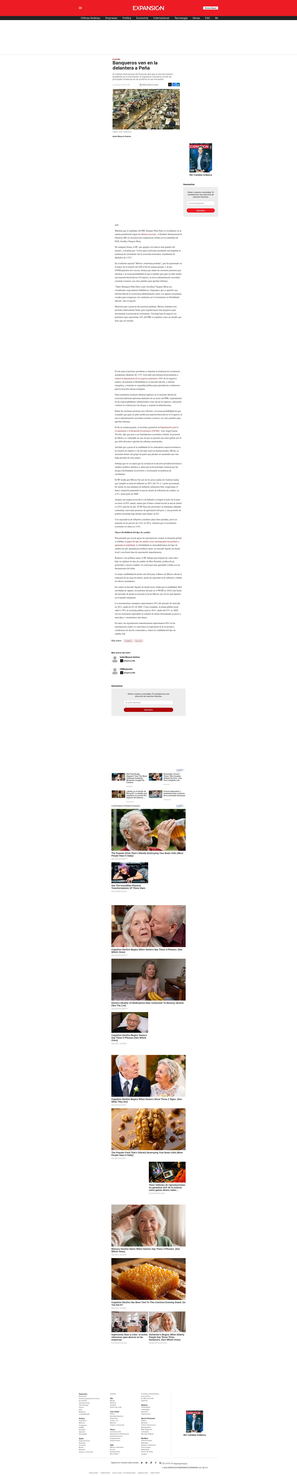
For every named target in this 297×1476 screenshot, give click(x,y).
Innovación (145, 1396)
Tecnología (181, 18)
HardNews (128, 641)
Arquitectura (115, 1438)
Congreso (83, 1425)
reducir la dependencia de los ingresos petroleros (136, 378)
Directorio (155, 1472)
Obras (196, 18)
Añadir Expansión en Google (150, 84)
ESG (207, 18)
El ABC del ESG (147, 1398)
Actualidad (145, 1407)
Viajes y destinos (148, 1445)
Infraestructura (116, 1436)
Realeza (82, 1443)
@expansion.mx (151, 1462)
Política (127, 18)
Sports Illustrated (148, 1418)
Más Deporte (146, 1429)
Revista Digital (210, 8)
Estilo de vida (116, 1407)
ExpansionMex (157, 1463)
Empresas (111, 18)
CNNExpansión (126, 669)
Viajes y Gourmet (86, 1452)
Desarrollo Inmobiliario (119, 1434)
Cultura (113, 1394)
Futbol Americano (148, 1425)
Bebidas (144, 1443)
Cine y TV (114, 1420)
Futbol (144, 1420)
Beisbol (144, 1423)
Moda (81, 1447)
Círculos (82, 1445)
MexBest (144, 1438)
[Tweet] (170, 84)
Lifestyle (145, 1432)
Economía (142, 18)
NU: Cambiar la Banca (201, 175)
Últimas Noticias (90, 18)
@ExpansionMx (129, 661)
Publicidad (93, 1472)
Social (112, 1449)
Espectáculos (84, 1441)
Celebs (113, 1405)
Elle (111, 1398)
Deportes (114, 1418)
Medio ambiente (117, 1447)
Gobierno (83, 1421)
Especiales (145, 1414)
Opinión (82, 1432)
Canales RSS (143, 1472)
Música (113, 1423)
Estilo (112, 1414)
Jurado (144, 1454)
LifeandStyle (84, 1414)
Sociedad (83, 1434)
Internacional (161, 18)
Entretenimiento (116, 1416)
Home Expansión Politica (89, 1398)
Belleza (82, 1449)
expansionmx (143, 1463)
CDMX (81, 1427)
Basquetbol (146, 1427)
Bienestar (145, 1449)
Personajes (146, 1447)
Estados (82, 1429)
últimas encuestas (148, 234)
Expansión (83, 1394)
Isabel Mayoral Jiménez (130, 657)
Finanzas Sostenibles (150, 1394)
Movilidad (114, 1454)
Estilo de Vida (147, 1452)
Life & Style (114, 1411)
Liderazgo (145, 1409)
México (82, 1423)
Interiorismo (115, 1440)
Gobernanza (115, 1452)
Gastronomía (146, 1440)
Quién (81, 1438)
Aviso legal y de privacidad (124, 1472)
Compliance (105, 1472)
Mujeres (82, 1412)
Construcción (115, 1432)
